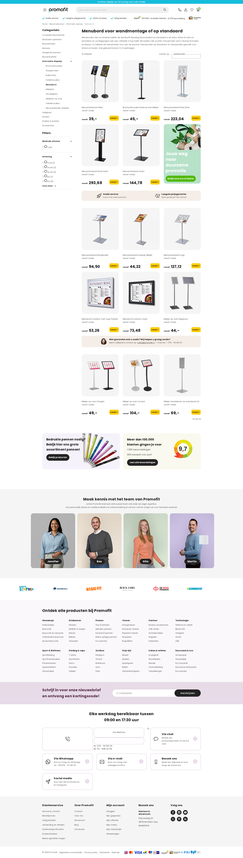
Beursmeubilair (49, 57)
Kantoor (153, 620)
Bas (99, 561)
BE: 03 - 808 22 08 (103, 748)
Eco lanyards (181, 663)
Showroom (79, 820)
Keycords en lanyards (52, 633)
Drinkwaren (75, 620)
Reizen (125, 655)
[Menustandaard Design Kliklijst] (141, 229)
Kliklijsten (50, 89)
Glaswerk (73, 641)
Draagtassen (128, 625)
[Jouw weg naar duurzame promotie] (182, 137)
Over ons (78, 815)
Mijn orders (111, 825)
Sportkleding (48, 655)
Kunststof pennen (104, 633)
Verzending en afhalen (53, 825)
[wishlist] (192, 10)
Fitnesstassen (49, 663)
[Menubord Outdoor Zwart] (141, 293)
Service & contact (51, 811)
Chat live (161, 342)
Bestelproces (48, 815)
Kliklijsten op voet (54, 99)
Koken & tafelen (157, 650)
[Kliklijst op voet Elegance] (182, 293)
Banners (46, 48)
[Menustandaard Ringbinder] (100, 229)
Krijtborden (51, 75)
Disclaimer (105, 852)
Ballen (125, 667)
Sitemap (116, 852)
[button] (159, 18)
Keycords (46, 629)
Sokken (72, 671)
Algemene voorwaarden (70, 852)
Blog (76, 825)
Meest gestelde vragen (53, 838)
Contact (78, 811)
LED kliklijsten (52, 94)
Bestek (152, 663)
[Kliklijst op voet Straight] (100, 375)
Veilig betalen (49, 820)
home (45, 24)
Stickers (45, 117)
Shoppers (126, 637)
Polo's (72, 663)
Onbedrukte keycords (52, 637)
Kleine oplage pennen (106, 637)
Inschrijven (187, 693)
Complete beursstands (53, 35)
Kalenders (153, 641)
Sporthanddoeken (51, 659)
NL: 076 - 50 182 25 (103, 745)
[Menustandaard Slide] (100, 81)
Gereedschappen (131, 671)
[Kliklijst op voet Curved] (141, 375)
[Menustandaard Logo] (182, 229)
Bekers (72, 637)
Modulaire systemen (52, 39)
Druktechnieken (49, 834)
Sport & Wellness (51, 650)
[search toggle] (165, 10)
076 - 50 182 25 (175, 342)
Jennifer (53, 561)
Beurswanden (48, 44)
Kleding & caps (77, 650)
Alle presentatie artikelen (57, 108)
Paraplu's (100, 655)
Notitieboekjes (156, 633)
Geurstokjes (48, 671)
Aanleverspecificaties (53, 829)
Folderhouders (53, 80)
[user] (186, 10)
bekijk (113, 118)
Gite (145, 561)
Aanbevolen (179, 54)
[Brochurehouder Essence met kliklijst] (141, 81)
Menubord (51, 85)
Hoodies (73, 667)
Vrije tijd (126, 650)
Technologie (182, 620)
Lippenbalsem (49, 667)
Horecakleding (156, 667)
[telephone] (180, 10)
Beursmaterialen (57, 24)
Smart (178, 637)
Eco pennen (101, 641)
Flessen (72, 625)
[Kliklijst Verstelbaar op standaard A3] (182, 375)
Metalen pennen (104, 629)
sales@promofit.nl (146, 342)
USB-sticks (154, 629)
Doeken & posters (50, 121)
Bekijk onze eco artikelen (181, 178)
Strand (99, 659)
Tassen (126, 620)
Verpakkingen (155, 671)
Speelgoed (127, 663)
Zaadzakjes (180, 659)
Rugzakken (127, 641)
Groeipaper (181, 655)
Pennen (100, 620)
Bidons (72, 633)
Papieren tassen (130, 633)
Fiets (98, 671)
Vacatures (79, 829)
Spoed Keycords (50, 641)
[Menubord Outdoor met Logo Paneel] (100, 293)
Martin (192, 561)
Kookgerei (153, 655)
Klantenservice (52, 805)
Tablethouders (53, 103)
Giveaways (48, 620)
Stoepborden (52, 70)
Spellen (125, 659)
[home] (58, 10)
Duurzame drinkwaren (186, 667)
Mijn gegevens (113, 815)
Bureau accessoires (158, 625)
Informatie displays (74, 24)
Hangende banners (51, 52)
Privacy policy (91, 852)
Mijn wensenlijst (114, 829)
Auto (98, 667)
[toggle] (44, 9)
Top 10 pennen (103, 625)
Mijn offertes (112, 820)
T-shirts (72, 655)
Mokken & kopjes (77, 629)
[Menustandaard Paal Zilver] (182, 81)
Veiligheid (46, 112)
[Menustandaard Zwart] (141, 145)
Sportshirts (74, 659)
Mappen (153, 637)
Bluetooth (180, 629)
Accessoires (48, 125)
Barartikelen (154, 659)
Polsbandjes (48, 625)
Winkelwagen (112, 834)
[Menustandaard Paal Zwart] (100, 145)
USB (177, 641)
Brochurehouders (54, 66)
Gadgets (179, 633)
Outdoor (100, 650)
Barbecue (100, 663)
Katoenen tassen (130, 629)
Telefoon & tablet (184, 625)
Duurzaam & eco (184, 650)
